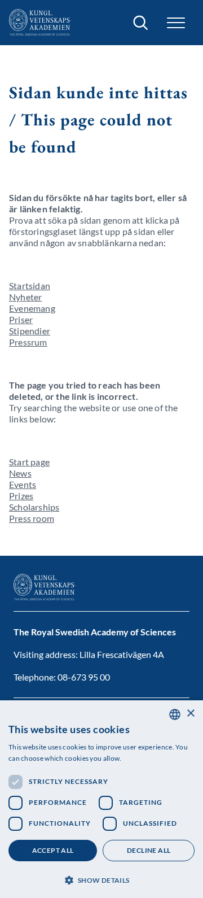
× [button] (190, 713)
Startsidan (29, 285)
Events (22, 484)
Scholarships (34, 507)
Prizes (21, 495)
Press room (31, 518)
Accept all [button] (53, 850)
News (20, 473)
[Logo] (40, 22)
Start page (29, 461)
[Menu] (176, 23)
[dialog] (101, 799)
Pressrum (28, 342)
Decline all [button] (148, 850)
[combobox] (174, 714)
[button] (101, 879)
